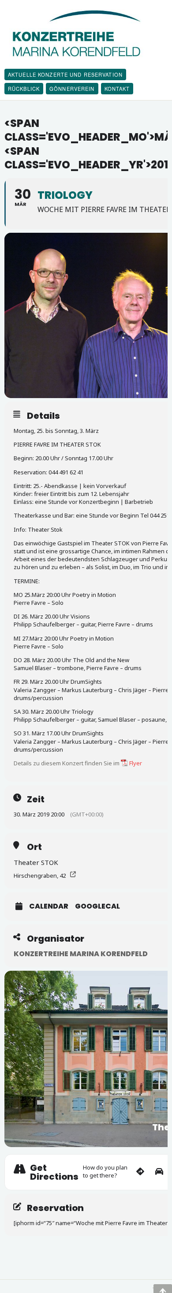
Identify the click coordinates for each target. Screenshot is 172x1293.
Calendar (48, 906)
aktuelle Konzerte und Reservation (65, 74)
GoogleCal (97, 906)
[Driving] (159, 1172)
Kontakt (117, 88)
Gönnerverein (71, 88)
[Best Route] (140, 1172)
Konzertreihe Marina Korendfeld (81, 954)
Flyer (135, 763)
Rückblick (24, 88)
